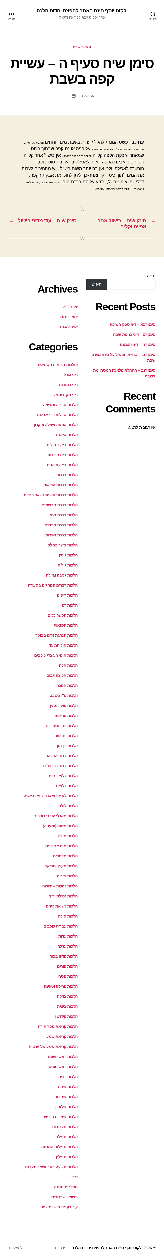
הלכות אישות (67, 435)
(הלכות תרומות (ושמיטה (58, 365)
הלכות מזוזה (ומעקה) (60, 826)
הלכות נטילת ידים (63, 896)
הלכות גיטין (68, 555)
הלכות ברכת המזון (62, 515)
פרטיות (60, 1248)
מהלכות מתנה (66, 1187)
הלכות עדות (68, 936)
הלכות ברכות (67, 475)
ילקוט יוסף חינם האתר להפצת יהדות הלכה (82, 10)
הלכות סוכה (68, 916)
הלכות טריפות (66, 716)
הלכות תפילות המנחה (59, 1147)
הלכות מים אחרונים (61, 846)
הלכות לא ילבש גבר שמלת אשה (51, 796)
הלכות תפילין (67, 1157)
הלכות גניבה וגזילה (62, 575)
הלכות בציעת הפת (62, 465)
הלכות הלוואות (66, 625)
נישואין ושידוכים (64, 1197)
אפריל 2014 (68, 327)
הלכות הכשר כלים (63, 615)
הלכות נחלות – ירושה (60, 886)
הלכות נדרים (67, 876)
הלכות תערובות (65, 1127)
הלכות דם (70, 605)
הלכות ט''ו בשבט (64, 695)
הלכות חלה (68, 665)
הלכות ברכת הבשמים (60, 505)
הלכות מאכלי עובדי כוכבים (56, 816)
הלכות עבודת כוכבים (61, 926)
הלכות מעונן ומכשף (61, 866)
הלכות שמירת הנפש (61, 1117)
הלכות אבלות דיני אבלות (57, 415)
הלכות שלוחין (66, 1107)
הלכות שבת (82, 47)
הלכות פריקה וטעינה (61, 986)
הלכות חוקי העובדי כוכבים (56, 655)
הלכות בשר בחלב (63, 545)
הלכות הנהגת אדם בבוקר (56, 635)
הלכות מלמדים (65, 856)
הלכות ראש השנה (63, 1057)
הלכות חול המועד (63, 645)
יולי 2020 (70, 307)
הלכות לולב (68, 806)
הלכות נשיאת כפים (62, 906)
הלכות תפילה (67, 1137)
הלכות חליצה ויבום (62, 675)
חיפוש (151, 276)
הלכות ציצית (67, 1006)
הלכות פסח (68, 976)
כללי (74, 1177)
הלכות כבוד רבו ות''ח (60, 766)
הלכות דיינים (67, 595)
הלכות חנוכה (67, 685)
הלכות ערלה (67, 946)
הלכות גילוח (68, 565)
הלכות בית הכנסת (62, 455)
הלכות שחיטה (66, 1097)
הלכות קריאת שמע (62, 1036)
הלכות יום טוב (66, 736)
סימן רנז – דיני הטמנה (137, 344)
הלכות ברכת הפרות (61, 535)
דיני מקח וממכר (64, 395)
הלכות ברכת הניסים (61, 525)
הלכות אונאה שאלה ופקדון (56, 425)
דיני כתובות (68, 385)
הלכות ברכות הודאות (60, 485)
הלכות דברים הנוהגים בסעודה (53, 585)
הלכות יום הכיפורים (62, 726)
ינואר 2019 (69, 317)
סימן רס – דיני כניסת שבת (134, 334)
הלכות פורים (67, 966)
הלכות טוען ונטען (64, 706)
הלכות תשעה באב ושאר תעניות (51, 1167)
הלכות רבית (68, 1077)
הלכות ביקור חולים (62, 445)
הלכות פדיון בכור (64, 956)
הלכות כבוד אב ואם (61, 756)
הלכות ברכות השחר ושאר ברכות (51, 495)
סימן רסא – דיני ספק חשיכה (132, 324)
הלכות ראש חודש (63, 1067)
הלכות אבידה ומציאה (60, 405)
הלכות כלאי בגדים (62, 776)
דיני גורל (71, 375)
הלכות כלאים (67, 786)
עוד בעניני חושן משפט (59, 1207)
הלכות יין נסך (67, 746)
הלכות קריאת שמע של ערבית (53, 1046)
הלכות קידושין (66, 1016)
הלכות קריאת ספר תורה (58, 1026)
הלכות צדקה (67, 996)
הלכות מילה (68, 836)
